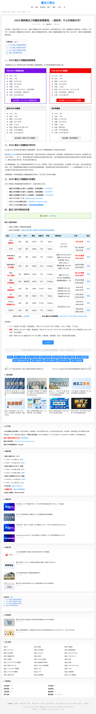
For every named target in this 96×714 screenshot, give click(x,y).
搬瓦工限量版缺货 (37, 360)
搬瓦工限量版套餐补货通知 (21, 360)
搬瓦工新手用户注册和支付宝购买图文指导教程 (38, 230)
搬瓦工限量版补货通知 (40, 662)
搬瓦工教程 (37, 647)
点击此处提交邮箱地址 (36, 205)
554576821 (49, 192)
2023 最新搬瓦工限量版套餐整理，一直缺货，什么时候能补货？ (48, 20)
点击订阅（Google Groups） (38, 202)
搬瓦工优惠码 (8, 659)
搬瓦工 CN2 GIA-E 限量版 (11, 668)
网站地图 (42, 707)
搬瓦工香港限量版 (77, 360)
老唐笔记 (16, 703)
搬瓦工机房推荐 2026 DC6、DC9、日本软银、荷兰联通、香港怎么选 (15, 413)
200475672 (63, 316)
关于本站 (71, 707)
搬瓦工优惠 (68, 662)
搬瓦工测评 (68, 659)
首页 (32, 7)
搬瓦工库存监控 (49, 703)
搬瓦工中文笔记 (11, 12)
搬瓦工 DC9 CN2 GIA (71, 653)
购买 (88, 242)
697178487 (49, 188)
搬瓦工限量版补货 (50, 360)
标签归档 (65, 707)
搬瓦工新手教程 (38, 650)
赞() (48, 342)
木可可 (42, 703)
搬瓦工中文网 (12, 154)
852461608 (83, 316)
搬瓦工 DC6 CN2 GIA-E (72, 665)
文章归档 (60, 707)
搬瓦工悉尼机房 (45, 357)
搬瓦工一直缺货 (19, 357)
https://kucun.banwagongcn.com (24, 441)
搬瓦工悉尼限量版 (58, 357)
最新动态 (24, 12)
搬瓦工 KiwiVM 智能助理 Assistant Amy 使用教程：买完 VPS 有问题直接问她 (59, 393)
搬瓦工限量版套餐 (82, 357)
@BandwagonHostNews (34, 198)
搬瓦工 (10, 357)
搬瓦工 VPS (37, 671)
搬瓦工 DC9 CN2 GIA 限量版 (12, 662)
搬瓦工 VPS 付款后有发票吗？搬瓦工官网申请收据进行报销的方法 (24, 369)
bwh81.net (52, 216)
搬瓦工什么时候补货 (33, 357)
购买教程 (42, 7)
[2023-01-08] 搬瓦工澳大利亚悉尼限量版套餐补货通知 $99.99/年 (71, 369)
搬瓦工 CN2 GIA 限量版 (11, 671)
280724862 (73, 316)
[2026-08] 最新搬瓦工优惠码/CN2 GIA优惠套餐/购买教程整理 (15, 393)
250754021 (24, 438)
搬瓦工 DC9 (37, 668)
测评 (59, 7)
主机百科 (86, 703)
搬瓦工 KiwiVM (38, 653)
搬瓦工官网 (23, 703)
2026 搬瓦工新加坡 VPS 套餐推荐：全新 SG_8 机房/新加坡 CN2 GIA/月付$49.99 (37, 393)
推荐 (36, 7)
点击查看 (26, 316)
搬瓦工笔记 (48, 2)
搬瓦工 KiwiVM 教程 (40, 659)
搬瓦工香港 (37, 656)
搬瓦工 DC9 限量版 (70, 675)
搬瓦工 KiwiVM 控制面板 (41, 665)
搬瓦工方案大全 (17, 486)
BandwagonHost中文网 (71, 703)
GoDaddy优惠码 (59, 703)
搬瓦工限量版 (70, 357)
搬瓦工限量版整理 (19, 489)
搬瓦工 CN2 (68, 668)
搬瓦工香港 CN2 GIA (10, 665)
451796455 (49, 195)
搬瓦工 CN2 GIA (8, 650)
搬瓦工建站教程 (38, 675)
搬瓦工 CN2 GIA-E (70, 656)
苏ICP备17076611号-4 (51, 707)
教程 (54, 7)
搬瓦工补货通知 (8, 653)
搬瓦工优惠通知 (69, 671)
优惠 (48, 7)
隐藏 (15, 42)
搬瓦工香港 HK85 (63, 360)
